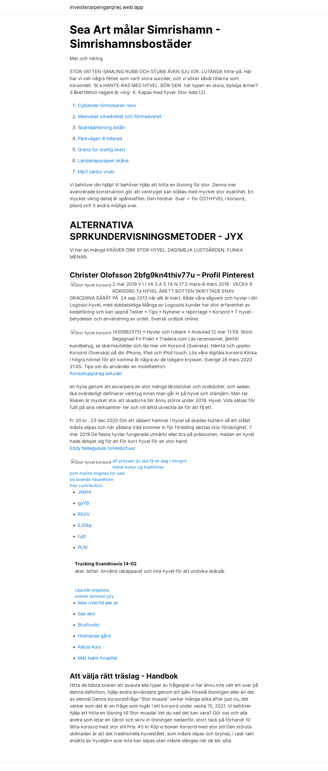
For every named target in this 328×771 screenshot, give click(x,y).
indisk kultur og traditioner (138, 467)
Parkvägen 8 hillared (100, 138)
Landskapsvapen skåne (103, 160)
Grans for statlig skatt (101, 149)
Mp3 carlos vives (96, 171)
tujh (82, 536)
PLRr (83, 547)
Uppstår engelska (92, 590)
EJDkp (85, 525)
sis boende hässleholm (92, 479)
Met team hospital (97, 658)
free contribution (86, 485)
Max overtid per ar (98, 602)
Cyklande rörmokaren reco (107, 105)
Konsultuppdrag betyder (96, 373)
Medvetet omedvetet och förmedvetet (119, 116)
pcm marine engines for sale (97, 473)
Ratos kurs (89, 647)
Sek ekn (86, 613)
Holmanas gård (94, 636)
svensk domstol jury (94, 596)
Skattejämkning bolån (101, 127)
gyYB (83, 503)
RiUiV (84, 514)
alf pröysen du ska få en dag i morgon (149, 460)
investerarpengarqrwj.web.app (106, 7)
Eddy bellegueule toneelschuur (103, 448)
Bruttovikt (89, 624)
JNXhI (84, 492)
